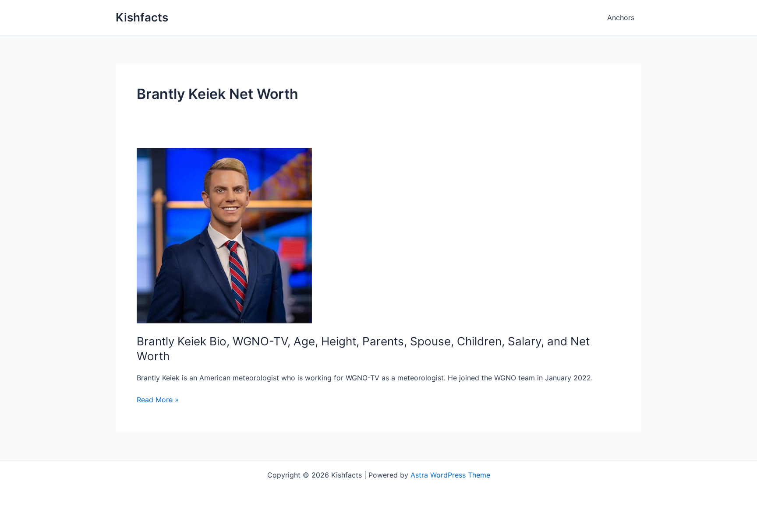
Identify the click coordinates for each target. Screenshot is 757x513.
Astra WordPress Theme (450, 475)
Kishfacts (142, 17)
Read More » (158, 400)
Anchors (620, 17)
